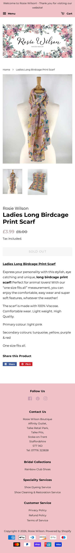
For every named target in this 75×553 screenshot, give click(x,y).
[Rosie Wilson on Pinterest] (38, 399)
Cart (69, 13)
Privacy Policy (38, 510)
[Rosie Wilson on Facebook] (30, 399)
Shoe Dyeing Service (37, 487)
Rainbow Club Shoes (38, 469)
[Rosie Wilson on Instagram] (45, 399)
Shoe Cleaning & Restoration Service (37, 492)
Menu (11, 13)
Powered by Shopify (58, 531)
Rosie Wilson (36, 531)
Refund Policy (37, 515)
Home (6, 69)
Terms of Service (37, 520)
